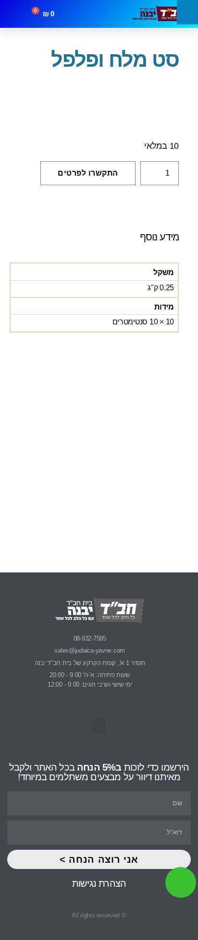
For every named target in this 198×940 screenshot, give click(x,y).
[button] (101, 14)
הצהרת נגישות (99, 883)
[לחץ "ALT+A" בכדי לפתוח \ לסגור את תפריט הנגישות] (187, 12)
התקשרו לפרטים (88, 173)
